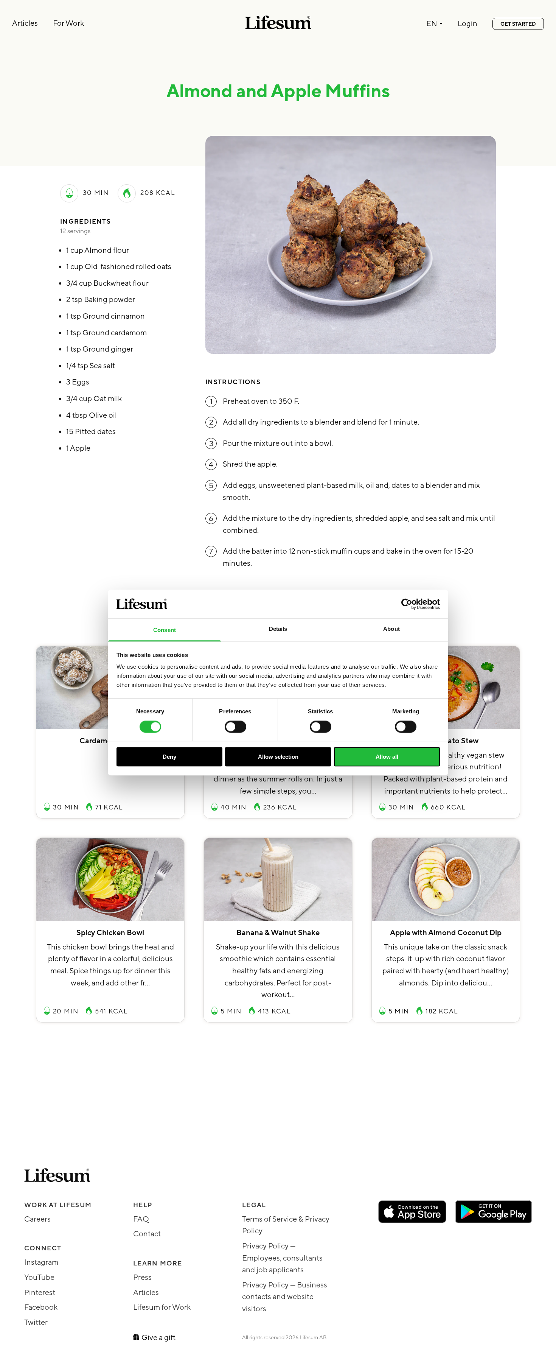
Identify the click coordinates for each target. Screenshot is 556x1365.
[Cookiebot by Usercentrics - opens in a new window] (407, 604)
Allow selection (278, 756)
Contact (147, 1234)
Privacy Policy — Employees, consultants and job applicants (282, 1258)
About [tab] (391, 629)
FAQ (141, 1219)
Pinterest (39, 1293)
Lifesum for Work (162, 1307)
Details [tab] (278, 629)
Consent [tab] (164, 630)
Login (467, 24)
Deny (169, 756)
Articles (25, 23)
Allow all (387, 756)
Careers (37, 1219)
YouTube (39, 1278)
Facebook (40, 1307)
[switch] (235, 727)
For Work (68, 23)
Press (142, 1278)
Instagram (41, 1262)
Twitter (36, 1323)
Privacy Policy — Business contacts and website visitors (284, 1297)
